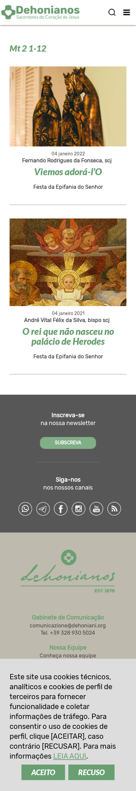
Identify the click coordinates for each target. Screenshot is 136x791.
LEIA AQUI (69, 756)
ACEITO (43, 772)
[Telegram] (43, 508)
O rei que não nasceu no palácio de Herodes (68, 336)
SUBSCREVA (68, 443)
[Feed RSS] (114, 508)
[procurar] (112, 12)
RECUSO (91, 772)
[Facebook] (60, 508)
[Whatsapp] (25, 508)
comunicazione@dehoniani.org (68, 625)
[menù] (126, 12)
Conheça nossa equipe (68, 656)
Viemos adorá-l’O (68, 171)
